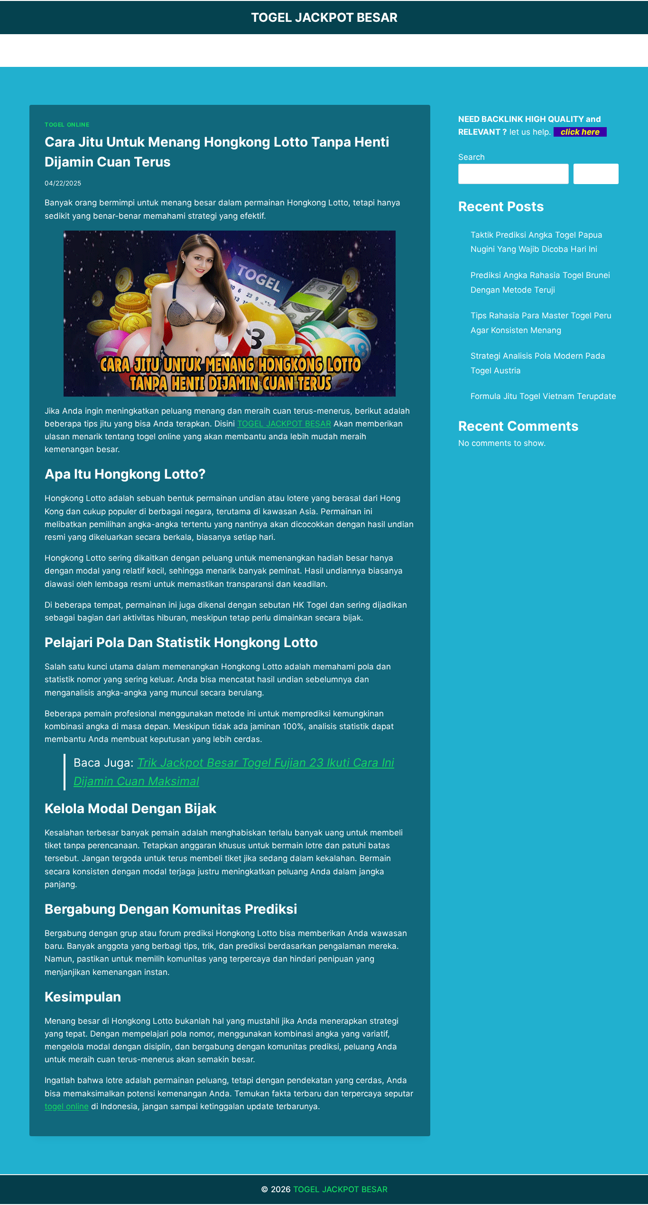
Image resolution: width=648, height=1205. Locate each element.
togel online (67, 1106)
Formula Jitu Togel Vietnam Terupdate (543, 396)
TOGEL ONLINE (67, 124)
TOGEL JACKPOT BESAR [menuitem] (284, 423)
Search (471, 157)
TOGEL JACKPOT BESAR (340, 1189)
